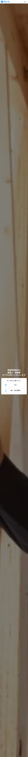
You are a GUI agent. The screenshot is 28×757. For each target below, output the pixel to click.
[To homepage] (5, 1)
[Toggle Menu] (25, 2)
